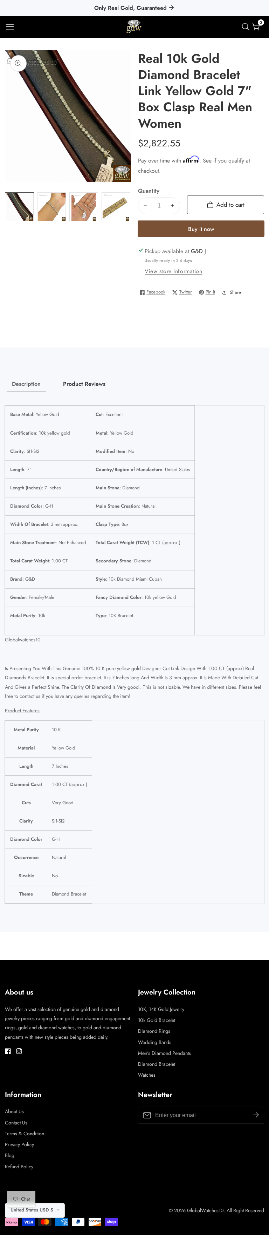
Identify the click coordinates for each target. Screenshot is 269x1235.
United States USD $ (33, 1210)
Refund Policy (19, 1166)
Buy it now (201, 229)
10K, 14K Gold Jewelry (161, 1009)
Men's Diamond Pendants (164, 1053)
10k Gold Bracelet (156, 1020)
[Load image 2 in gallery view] (51, 206)
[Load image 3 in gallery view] (83, 206)
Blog (9, 1155)
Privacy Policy (19, 1144)
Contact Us (16, 1122)
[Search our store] (247, 26)
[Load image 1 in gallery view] (19, 206)
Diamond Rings (154, 1031)
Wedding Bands (154, 1042)
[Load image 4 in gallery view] (116, 206)
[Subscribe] (256, 1115)
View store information (173, 271)
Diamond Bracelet (156, 1064)
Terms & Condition (24, 1133)
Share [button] (235, 292)
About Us (14, 1111)
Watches (147, 1074)
